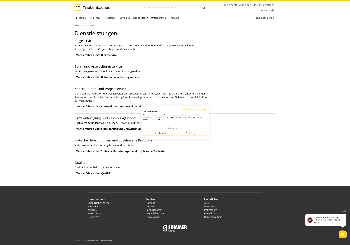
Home (77, 25)
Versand (150, 206)
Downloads (152, 217)
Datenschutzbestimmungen (194, 109)
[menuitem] (82, 17)
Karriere (92, 209)
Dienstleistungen (155, 213)
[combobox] (175, 7)
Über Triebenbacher (99, 202)
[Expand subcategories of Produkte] (86, 18)
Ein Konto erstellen (264, 4)
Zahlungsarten (154, 209)
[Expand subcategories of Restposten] (115, 18)
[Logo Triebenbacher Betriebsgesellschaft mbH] (92, 7)
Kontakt (150, 202)
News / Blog (94, 213)
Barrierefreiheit (213, 217)
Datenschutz (211, 206)
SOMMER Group (97, 206)
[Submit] (203, 7)
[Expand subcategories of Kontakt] (179, 18)
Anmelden (245, 4)
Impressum (210, 209)
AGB (206, 202)
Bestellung (210, 213)
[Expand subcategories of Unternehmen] (166, 18)
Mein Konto (230, 4)
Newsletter (94, 217)
